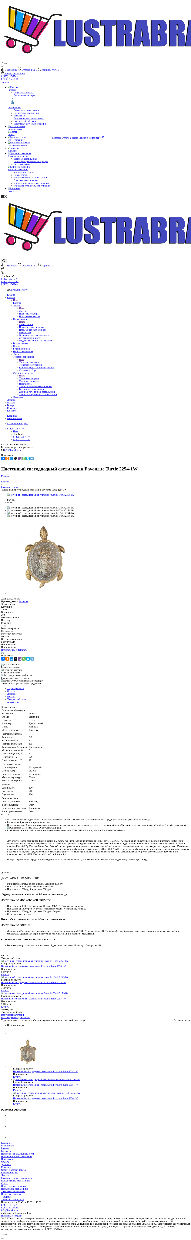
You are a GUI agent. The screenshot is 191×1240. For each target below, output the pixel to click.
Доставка (6, 1164)
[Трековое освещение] (29, 153)
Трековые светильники (13, 1191)
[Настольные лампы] (29, 142)
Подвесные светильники (13, 1186)
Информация (7, 1159)
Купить (5, 974)
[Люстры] (29, 87)
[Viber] (19, 458)
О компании (7, 1145)
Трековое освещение (29, 362)
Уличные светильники (12, 1199)
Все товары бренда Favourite (15, 1017)
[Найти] (2, 66)
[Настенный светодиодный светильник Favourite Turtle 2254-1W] (40, 495)
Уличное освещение (29, 378)
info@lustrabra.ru (12, 450)
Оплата (5, 1162)
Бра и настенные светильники (16, 1178)
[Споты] (29, 132)
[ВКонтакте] (3, 458)
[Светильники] (29, 101)
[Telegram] (32, 458)
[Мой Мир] (11, 458)
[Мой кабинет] (2, 269)
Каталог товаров (9, 1172)
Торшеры (6, 1197)
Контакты (6, 1151)
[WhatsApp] (24, 458)
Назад (16, 300)
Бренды (5, 1148)
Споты (4, 1183)
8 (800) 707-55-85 (10, 79)
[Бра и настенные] (29, 137)
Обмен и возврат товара (13, 1170)
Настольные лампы (11, 1194)
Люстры (23, 311)
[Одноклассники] (7, 458)
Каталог (17, 303)
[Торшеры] (29, 148)
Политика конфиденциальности (17, 1153)
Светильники (26, 324)
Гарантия (6, 1167)
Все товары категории (12, 1015)
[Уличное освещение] (29, 167)
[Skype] (28, 458)
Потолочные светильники (14, 1188)
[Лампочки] (29, 188)
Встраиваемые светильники (15, 1180)
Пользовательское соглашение (16, 1156)
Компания (6, 1143)
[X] (15, 458)
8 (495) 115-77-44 (9, 76)
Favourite (23, 601)
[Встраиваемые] (29, 126)
